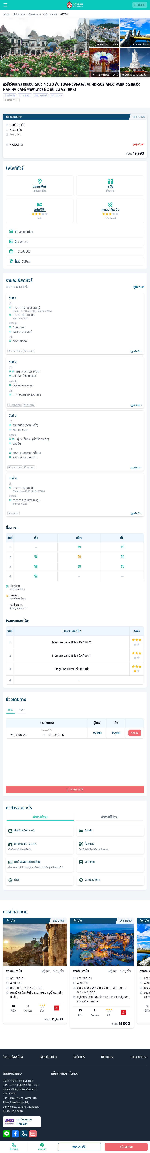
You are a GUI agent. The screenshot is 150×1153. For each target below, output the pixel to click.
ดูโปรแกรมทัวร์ (75, 789)
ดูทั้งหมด (138, 287)
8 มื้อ (110, 186)
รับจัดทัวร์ (79, 1057)
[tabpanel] (75, 728)
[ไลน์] (6, 1133)
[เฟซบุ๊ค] (15, 1133)
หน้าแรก (6, 14)
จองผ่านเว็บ (79, 1147)
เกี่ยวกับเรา (107, 1057)
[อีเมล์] (33, 1133)
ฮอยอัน (53, 14)
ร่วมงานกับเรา (139, 1057)
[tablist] (75, 711)
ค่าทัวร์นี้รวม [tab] (40, 817)
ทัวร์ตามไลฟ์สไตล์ (13, 1057)
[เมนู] (5, 4)
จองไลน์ (42, 1149)
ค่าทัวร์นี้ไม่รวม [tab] (110, 817)
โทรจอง (14, 1149)
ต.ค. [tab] (21, 709)
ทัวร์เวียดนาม (19, 14)
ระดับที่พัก (40, 209)
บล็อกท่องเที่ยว (48, 1057)
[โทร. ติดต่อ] (24, 1133)
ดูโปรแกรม (126, 1146)
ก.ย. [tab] (10, 709)
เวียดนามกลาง (34, 14)
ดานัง (45, 14)
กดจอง (134, 733)
